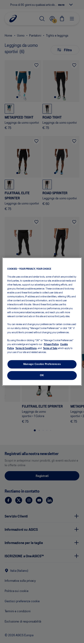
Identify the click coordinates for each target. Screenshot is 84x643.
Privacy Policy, (51, 344)
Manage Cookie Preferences (42, 364)
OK (42, 375)
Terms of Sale (50, 348)
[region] (42, 321)
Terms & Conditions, (26, 348)
